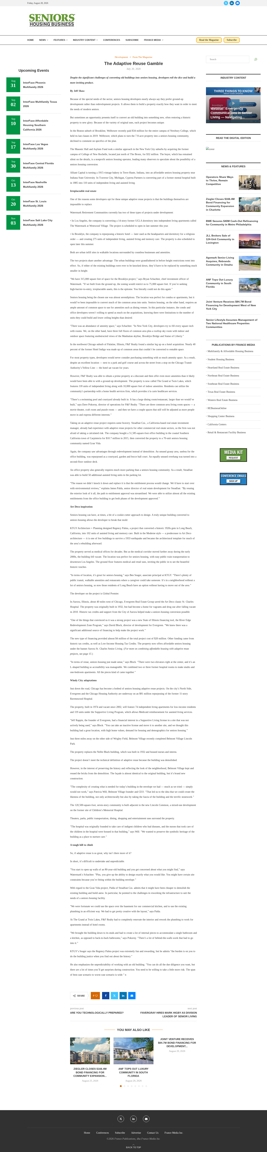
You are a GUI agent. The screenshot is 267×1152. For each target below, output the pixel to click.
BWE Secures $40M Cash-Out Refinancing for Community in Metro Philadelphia (232, 223)
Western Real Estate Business (222, 400)
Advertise (136, 1132)
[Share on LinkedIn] (123, 995)
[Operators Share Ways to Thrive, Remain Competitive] (250, 182)
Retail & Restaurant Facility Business (227, 432)
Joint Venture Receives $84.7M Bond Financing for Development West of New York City (231, 305)
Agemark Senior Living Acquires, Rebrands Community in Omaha (220, 261)
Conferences (111, 40)
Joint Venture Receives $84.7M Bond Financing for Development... (177, 1043)
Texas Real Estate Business (221, 391)
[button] (75, 1062)
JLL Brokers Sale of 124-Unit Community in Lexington (220, 239)
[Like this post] (96, 995)
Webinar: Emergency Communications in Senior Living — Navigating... (231, 113)
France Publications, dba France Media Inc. (137, 1138)
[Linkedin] (232, 3)
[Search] (256, 59)
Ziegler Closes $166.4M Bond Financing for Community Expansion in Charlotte (220, 204)
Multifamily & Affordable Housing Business (230, 351)
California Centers (217, 424)
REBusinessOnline (217, 408)
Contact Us (152, 1132)
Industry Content (84, 40)
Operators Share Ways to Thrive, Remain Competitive (219, 180)
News (42, 40)
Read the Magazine (209, 40)
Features (59, 40)
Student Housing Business (221, 359)
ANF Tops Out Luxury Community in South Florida (133, 1073)
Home (30, 40)
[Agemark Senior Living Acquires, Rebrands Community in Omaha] (250, 263)
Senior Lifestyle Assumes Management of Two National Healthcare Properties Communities (231, 323)
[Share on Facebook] (105, 995)
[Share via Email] (131, 995)
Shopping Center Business (221, 416)
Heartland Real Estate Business (223, 367)
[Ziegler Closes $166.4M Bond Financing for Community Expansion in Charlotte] (90, 1050)
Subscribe (132, 40)
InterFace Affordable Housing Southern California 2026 (35, 125)
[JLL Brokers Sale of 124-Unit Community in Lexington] (250, 241)
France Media (152, 40)
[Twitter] (226, 3)
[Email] (237, 3)
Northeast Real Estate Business (223, 375)
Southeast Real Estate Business (223, 383)
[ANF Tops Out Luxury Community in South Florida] (133, 1050)
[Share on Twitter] (114, 995)
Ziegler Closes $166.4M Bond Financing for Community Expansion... (90, 1073)
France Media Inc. (174, 1132)
